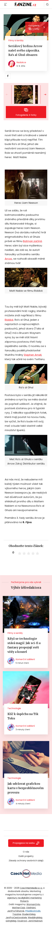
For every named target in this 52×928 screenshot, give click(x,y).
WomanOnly (33, 904)
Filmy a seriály (16, 40)
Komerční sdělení (25, 659)
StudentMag (28, 914)
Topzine (16, 914)
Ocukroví (22, 920)
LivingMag (11, 920)
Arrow (8, 258)
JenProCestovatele (16, 917)
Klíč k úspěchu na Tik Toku (22, 716)
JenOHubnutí (35, 920)
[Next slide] (43, 94)
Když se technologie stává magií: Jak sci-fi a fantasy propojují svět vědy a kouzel (23, 645)
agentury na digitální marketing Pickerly (24, 899)
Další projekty (26, 856)
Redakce (21, 62)
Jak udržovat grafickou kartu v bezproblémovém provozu (25, 788)
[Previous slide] (9, 94)
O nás (26, 851)
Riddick (9, 319)
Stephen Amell (32, 355)
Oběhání (31, 907)
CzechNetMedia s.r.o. (31, 888)
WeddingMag (35, 917)
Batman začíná (32, 241)
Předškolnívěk (32, 911)
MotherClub (18, 907)
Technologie (14, 708)
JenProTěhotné (15, 911)
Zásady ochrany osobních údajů (26, 860)
